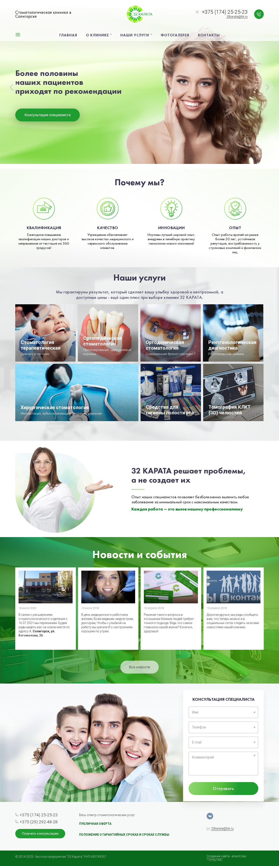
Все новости (139, 667)
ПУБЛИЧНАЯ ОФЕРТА (95, 823)
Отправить (223, 788)
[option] (139, 84)
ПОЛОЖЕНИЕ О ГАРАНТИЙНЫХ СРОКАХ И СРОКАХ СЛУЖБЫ (124, 834)
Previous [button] (12, 87)
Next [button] (267, 87)
